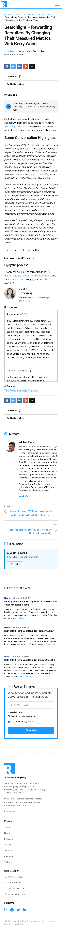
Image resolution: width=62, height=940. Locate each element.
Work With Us (14, 882)
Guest (23, 289)
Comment (11, 76)
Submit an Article (16, 888)
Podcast (10, 51)
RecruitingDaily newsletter (23, 716)
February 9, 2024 (20, 627)
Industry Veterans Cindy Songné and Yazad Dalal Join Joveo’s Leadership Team (30, 603)
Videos (7, 845)
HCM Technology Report (22, 721)
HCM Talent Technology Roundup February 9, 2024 (29, 631)
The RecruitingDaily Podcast (39, 14)
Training (8, 862)
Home (7, 14)
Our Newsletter (15, 877)
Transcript (13, 307)
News (7, 598)
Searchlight (10, 126)
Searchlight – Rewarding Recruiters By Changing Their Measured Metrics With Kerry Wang (34, 106)
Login (16, 564)
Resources (9, 856)
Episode (12, 95)
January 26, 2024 (20, 656)
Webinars (8, 850)
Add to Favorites (15, 84)
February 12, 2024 (21, 598)
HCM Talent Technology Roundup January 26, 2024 (29, 660)
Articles (8, 827)
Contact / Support (16, 894)
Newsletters (15, 712)
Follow (26, 301)
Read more (21, 618)
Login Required (18, 553)
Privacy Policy (17, 924)
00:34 (27, 370)
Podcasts (18, 14)
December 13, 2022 (14, 54)
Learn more (10, 811)
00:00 (23, 314)
